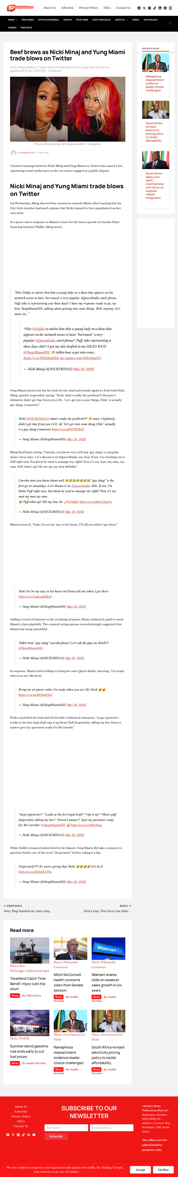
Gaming (12, 27)
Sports (67, 19)
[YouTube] (170, 8)
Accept (140, 1169)
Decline (163, 1169)
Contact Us (123, 7)
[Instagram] (149, 8)
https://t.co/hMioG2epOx (95, 502)
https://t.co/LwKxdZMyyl (35, 596)
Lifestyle (120, 19)
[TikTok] (154, 8)
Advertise (67, 7)
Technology (151, 19)
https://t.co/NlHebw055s (41, 358)
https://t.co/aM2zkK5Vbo (35, 872)
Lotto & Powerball (48, 19)
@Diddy (38, 329)
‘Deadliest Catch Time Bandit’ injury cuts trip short (28, 983)
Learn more (88, 1171)
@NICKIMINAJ (37, 418)
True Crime (82, 19)
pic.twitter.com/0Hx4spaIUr (81, 358)
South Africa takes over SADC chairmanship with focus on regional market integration (155, 186)
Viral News (28, 19)
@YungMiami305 (36, 352)
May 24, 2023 (84, 369)
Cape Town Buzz (101, 19)
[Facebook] (139, 8)
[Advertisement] (67, 258)
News (11, 19)
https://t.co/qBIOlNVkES (68, 429)
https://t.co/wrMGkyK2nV (35, 695)
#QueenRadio (45, 341)
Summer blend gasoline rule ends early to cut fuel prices (29, 1051)
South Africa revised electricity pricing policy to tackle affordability (154, 131)
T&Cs (107, 7)
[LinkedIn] (159, 8)
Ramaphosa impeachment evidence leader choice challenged (155, 83)
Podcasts (26, 27)
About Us (49, 7)
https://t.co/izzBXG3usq (86, 825)
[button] (15, 20)
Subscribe (56, 1136)
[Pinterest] (165, 8)
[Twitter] (144, 8)
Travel (135, 19)
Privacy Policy (88, 7)
